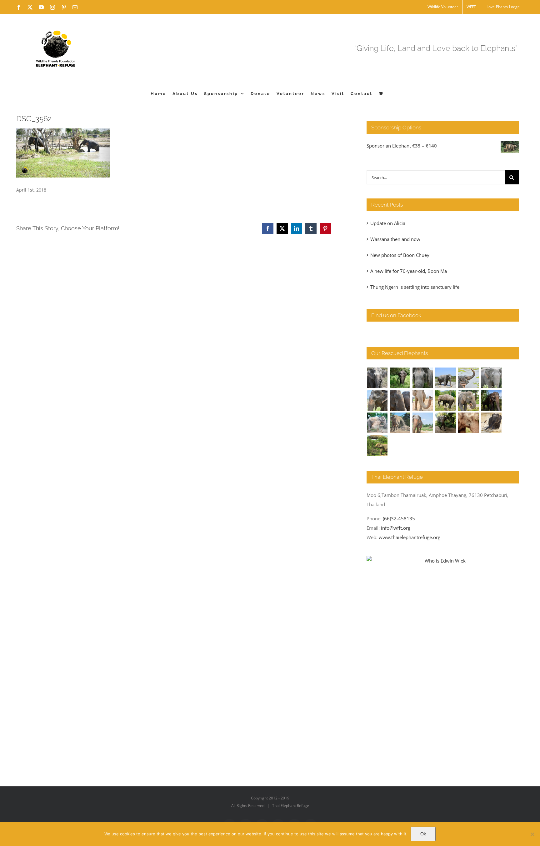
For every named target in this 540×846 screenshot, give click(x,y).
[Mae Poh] (446, 378)
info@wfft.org (395, 528)
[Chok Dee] (400, 423)
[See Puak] (468, 423)
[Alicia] (468, 378)
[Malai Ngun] (491, 400)
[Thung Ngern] (400, 378)
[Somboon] (377, 445)
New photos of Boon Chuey (399, 255)
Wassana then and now (395, 239)
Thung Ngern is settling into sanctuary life (414, 287)
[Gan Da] (491, 378)
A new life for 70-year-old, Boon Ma (408, 271)
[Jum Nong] (468, 400)
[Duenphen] (446, 423)
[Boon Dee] (446, 400)
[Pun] (423, 423)
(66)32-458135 (399, 518)
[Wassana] (377, 423)
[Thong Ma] (400, 400)
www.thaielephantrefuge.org (409, 537)
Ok (423, 833)
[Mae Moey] (377, 378)
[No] (532, 834)
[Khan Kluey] (491, 423)
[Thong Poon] (423, 400)
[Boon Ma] (423, 378)
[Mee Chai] (377, 400)
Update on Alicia (387, 223)
